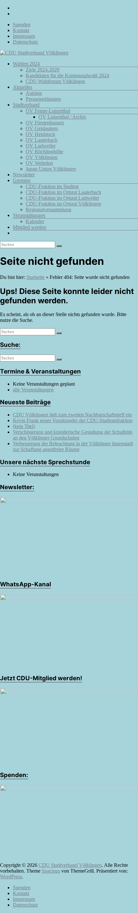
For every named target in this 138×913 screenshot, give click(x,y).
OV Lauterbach (41, 140)
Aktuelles (22, 87)
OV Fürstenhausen (45, 122)
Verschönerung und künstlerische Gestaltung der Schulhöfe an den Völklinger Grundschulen (73, 434)
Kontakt (21, 30)
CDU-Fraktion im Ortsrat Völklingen (63, 203)
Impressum (24, 36)
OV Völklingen (41, 157)
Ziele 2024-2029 (42, 69)
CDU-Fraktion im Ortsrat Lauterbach (63, 192)
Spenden (21, 24)
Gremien (21, 180)
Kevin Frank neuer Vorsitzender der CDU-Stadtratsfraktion (73, 420)
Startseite (35, 277)
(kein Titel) (24, 426)
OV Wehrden (39, 163)
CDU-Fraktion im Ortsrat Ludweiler (62, 198)
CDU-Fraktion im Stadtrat (52, 186)
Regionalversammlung (48, 209)
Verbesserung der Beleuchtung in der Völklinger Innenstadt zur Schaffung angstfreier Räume (73, 446)
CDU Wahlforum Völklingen (55, 81)
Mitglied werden (29, 227)
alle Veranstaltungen (33, 389)
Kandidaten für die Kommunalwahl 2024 (67, 75)
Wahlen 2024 (26, 63)
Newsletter (24, 174)
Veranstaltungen (29, 215)
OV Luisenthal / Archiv (62, 117)
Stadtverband (26, 104)
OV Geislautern (42, 128)
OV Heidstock (40, 134)
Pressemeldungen (43, 99)
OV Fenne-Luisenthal (48, 110)
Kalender (35, 221)
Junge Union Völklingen (51, 169)
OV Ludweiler (41, 145)
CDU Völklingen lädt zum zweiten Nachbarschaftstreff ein (72, 414)
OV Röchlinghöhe (44, 151)
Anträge (34, 93)
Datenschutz (25, 42)
